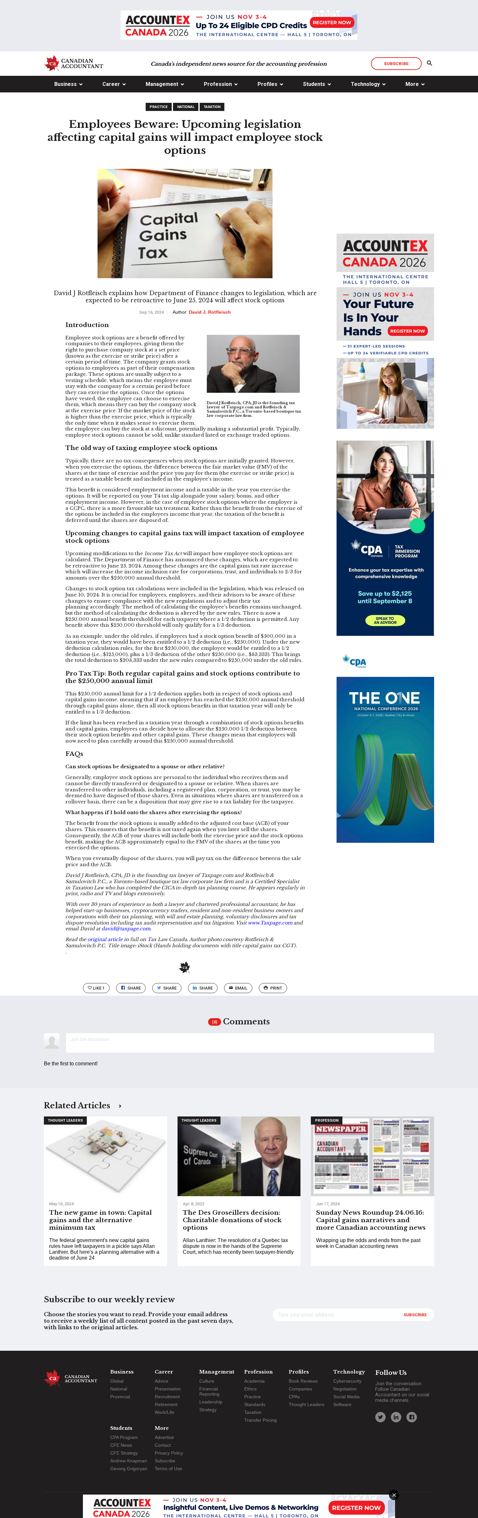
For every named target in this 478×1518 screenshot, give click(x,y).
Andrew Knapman (128, 1460)
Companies (300, 1388)
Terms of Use (168, 1468)
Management (162, 84)
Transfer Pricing (260, 1420)
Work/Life (164, 1412)
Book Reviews (303, 1381)
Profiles (267, 84)
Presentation (168, 1388)
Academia (254, 1381)
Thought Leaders (65, 1120)
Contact (163, 1445)
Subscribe (396, 63)
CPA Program (124, 1437)
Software (342, 1404)
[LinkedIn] (396, 1417)
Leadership (210, 1401)
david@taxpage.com (125, 929)
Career (111, 84)
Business (65, 84)
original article (105, 939)
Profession (218, 84)
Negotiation (345, 1388)
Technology (365, 84)
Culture (206, 1381)
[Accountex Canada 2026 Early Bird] (239, 25)
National (185, 107)
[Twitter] (380, 1417)
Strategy (208, 1409)
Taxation (212, 107)
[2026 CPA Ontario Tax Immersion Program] (385, 544)
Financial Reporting (209, 1391)
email (241, 988)
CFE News (121, 1445)
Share (134, 988)
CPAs (294, 1396)
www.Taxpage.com (271, 923)
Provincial (120, 1396)
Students (314, 84)
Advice (161, 1381)
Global (117, 1381)
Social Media (346, 1396)
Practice (159, 107)
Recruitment (167, 1396)
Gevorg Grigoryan (128, 1468)
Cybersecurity (347, 1381)
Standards (254, 1404)
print (276, 988)
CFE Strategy (124, 1453)
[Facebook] (411, 1417)
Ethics (250, 1388)
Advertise (164, 1437)
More (412, 84)
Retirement (166, 1404)
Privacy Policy (169, 1453)
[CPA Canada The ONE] (385, 751)
